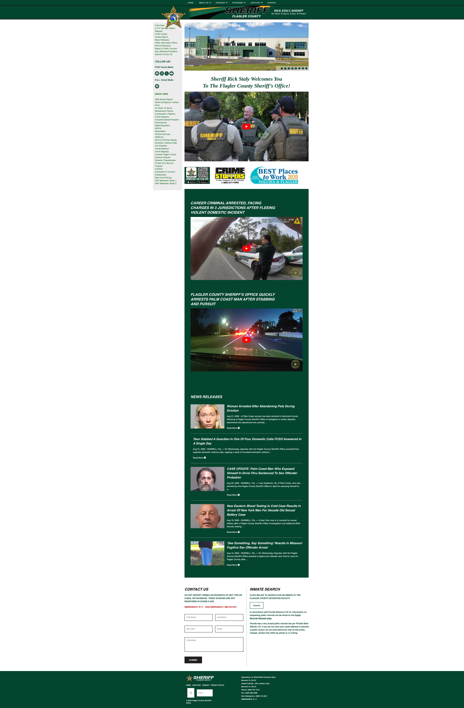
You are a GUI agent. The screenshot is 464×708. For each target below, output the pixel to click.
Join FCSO (255, 3)
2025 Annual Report (164, 100)
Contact (271, 3)
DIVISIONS (220, 3)
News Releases (162, 40)
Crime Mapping (162, 152)
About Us (203, 3)
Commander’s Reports (165, 114)
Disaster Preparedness (165, 160)
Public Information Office (166, 43)
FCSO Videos (161, 34)
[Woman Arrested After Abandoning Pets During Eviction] (207, 428)
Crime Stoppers (162, 117)
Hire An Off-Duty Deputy (166, 140)
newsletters (160, 131)
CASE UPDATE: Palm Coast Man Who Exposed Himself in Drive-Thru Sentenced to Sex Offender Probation (262, 473)
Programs (237, 3)
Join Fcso (196, 685)
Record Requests (163, 46)
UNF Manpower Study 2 (165, 184)
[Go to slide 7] (299, 68)
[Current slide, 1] (278, 68)
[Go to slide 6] (296, 68)
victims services (162, 134)
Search (256, 605)
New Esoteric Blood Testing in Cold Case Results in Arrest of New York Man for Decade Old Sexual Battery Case (264, 510)
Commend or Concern (165, 172)
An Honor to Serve (163, 108)
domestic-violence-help (166, 143)
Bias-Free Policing (163, 178)
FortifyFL (159, 169)
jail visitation (161, 146)
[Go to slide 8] (303, 68)
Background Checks (164, 111)
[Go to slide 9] (306, 68)
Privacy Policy (217, 685)
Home (190, 3)
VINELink (159, 137)
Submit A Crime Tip (163, 54)
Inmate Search (161, 37)
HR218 (158, 128)
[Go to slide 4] (289, 68)
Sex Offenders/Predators (166, 52)
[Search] (190, 693)
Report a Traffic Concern (166, 49)
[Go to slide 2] (282, 68)
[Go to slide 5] (292, 68)
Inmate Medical (162, 149)
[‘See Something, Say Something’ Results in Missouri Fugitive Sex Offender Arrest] (207, 565)
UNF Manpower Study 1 (165, 181)
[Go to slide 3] (285, 68)
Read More (232, 428)
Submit (193, 660)
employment (160, 175)
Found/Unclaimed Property (167, 120)
